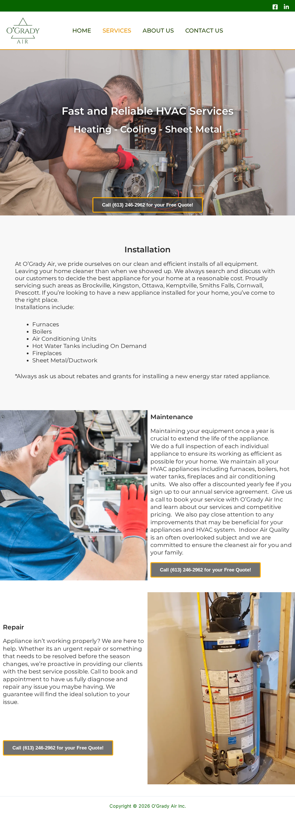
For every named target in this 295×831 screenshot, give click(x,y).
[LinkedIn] (286, 7)
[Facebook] (275, 7)
